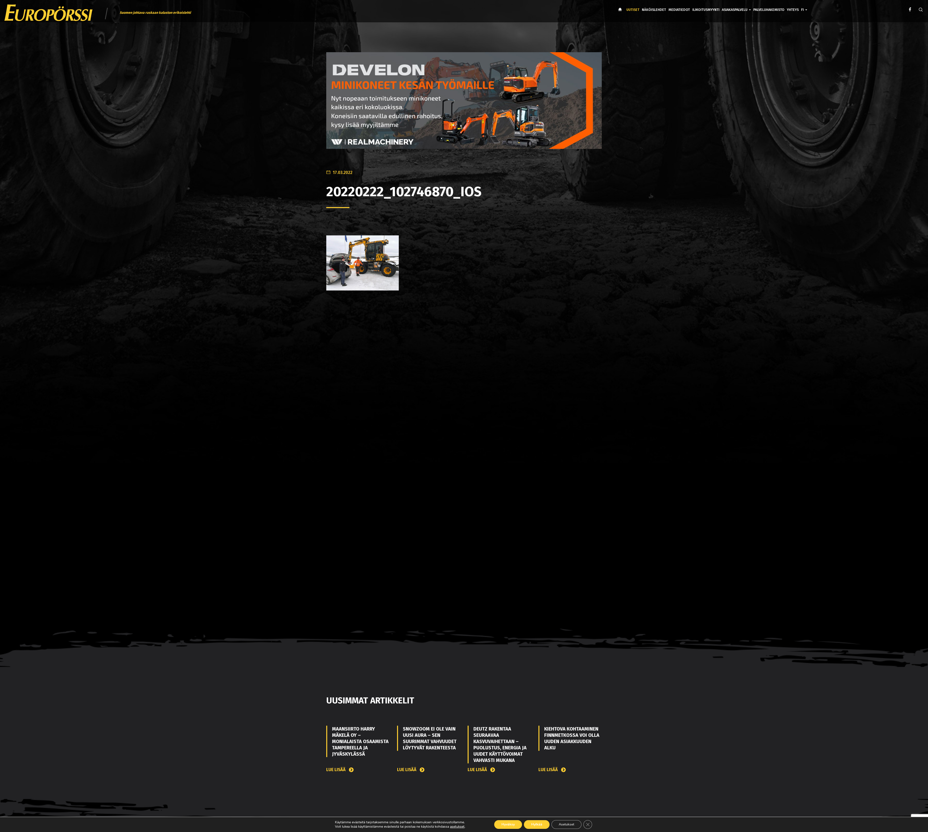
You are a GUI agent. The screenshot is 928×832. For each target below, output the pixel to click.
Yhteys (793, 10)
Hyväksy (508, 824)
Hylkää (536, 824)
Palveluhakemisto (768, 10)
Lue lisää (336, 769)
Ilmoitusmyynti (705, 10)
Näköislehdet (654, 10)
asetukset (457, 827)
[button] (804, 6)
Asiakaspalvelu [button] (735, 10)
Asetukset (566, 824)
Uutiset (632, 10)
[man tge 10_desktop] (464, 104)
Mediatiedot (679, 10)
